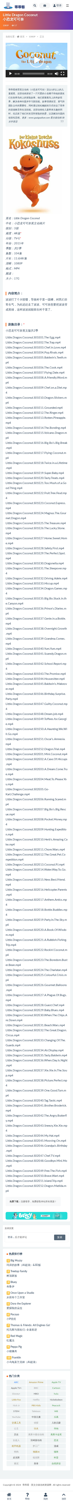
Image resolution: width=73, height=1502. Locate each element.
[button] (36, 60)
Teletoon (36, 1411)
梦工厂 (36, 1446)
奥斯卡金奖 (56, 1434)
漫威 (56, 1446)
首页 (22, 37)
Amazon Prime (36, 1382)
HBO (36, 1394)
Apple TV (56, 1382)
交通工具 (16, 1423)
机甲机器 (16, 1446)
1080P (6, 26)
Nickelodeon (56, 1400)
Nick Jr (16, 1405)
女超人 (16, 1440)
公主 (16, 1428)
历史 (16, 1434)
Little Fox (16, 1400)
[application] (36, 60)
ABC (16, 1382)
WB (56, 1411)
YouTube (16, 1417)
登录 (59, 5)
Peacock (56, 1405)
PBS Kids (36, 1405)
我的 (45, 1499)
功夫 (36, 1428)
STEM (16, 1411)
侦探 (36, 1423)
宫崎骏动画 (36, 1440)
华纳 (56, 1428)
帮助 (27, 1499)
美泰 (36, 1463)
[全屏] (62, 73)
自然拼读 (56, 1463)
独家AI (36, 1452)
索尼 (16, 1463)
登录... (11, 1237)
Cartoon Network (56, 1389)
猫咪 (56, 1452)
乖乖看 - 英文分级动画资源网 (36, 1485)
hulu (56, 1394)
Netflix (36, 1400)
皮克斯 (16, 1457)
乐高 (56, 1417)
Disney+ (16, 1394)
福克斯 (36, 1457)
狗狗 (16, 1452)
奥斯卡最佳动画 (36, 1434)
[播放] (10, 73)
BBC (36, 1388)
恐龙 (56, 1440)
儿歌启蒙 (56, 1423)
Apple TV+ (16, 1388)
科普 (56, 1457)
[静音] (56, 73)
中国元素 (36, 1417)
